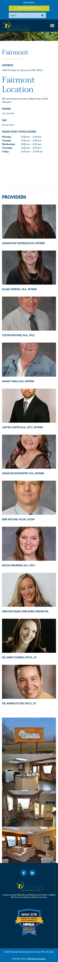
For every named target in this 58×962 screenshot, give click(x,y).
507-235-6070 (8, 113)
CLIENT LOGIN (28, 2)
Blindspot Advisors (37, 958)
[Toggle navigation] (52, 25)
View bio (28, 220)
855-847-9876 (8, 125)
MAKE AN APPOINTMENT (28, 8)
